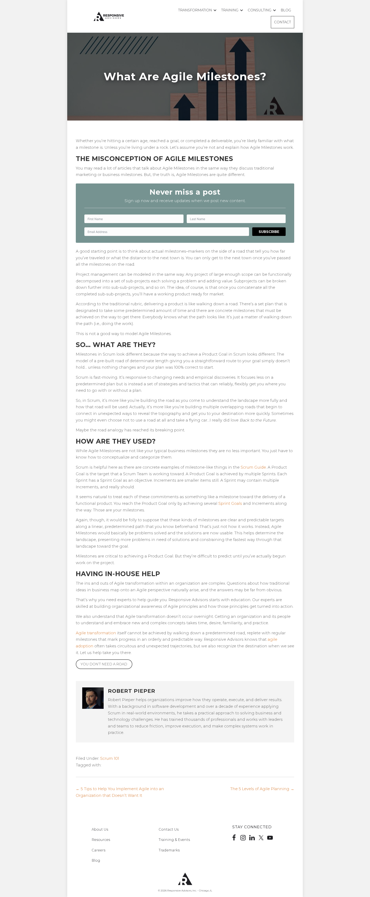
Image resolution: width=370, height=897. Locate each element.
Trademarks (169, 850)
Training (230, 10)
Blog (286, 10)
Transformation (195, 10)
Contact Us (169, 829)
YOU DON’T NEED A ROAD (104, 664)
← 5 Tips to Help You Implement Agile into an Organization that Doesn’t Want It (120, 792)
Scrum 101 (109, 758)
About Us (100, 829)
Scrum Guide (253, 467)
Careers (98, 850)
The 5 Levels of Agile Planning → (262, 789)
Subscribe (269, 232)
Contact (282, 22)
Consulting (260, 10)
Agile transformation (96, 633)
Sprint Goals (230, 503)
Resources (101, 840)
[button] (215, 10)
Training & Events (174, 840)
